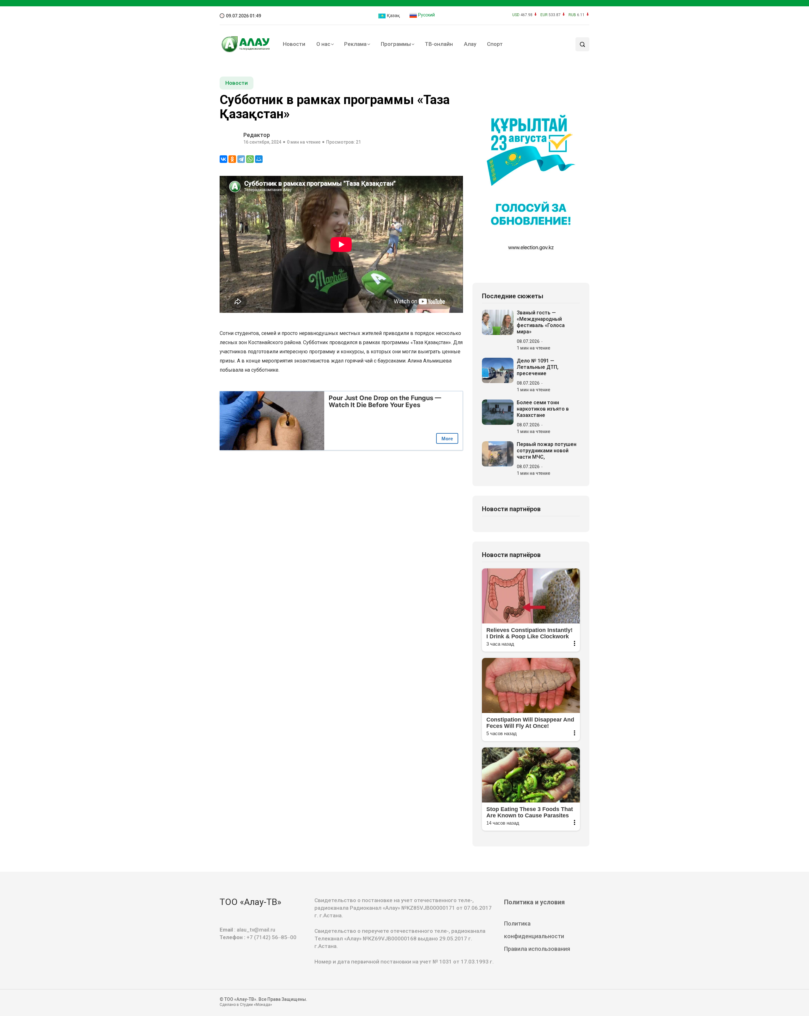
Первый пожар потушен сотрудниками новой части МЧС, (546, 450)
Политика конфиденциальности (534, 929)
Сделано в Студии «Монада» (246, 1004)
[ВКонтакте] (223, 159)
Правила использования (537, 948)
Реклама (355, 44)
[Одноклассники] (232, 159)
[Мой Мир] (259, 159)
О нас (323, 44)
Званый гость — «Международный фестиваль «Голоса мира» (541, 322)
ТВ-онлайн (439, 44)
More (447, 438)
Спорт (495, 44)
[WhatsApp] (250, 159)
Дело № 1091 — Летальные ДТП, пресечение (537, 367)
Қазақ (393, 15)
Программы (396, 44)
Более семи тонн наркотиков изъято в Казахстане (543, 409)
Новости (294, 44)
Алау (470, 44)
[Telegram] (241, 159)
